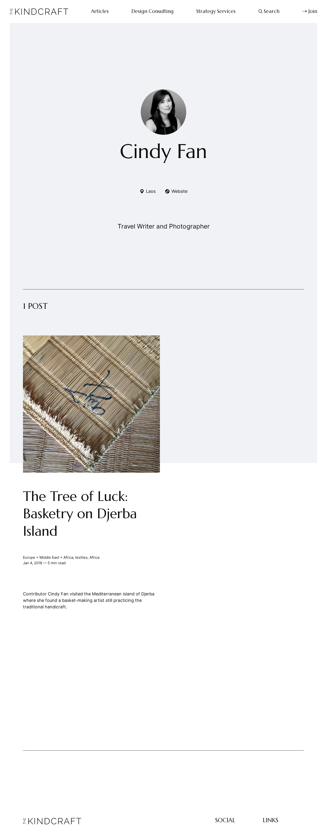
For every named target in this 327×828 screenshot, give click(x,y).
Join (312, 11)
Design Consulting (152, 11)
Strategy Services (216, 11)
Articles (100, 11)
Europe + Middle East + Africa (48, 557)
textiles (81, 557)
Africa (94, 557)
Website (179, 191)
